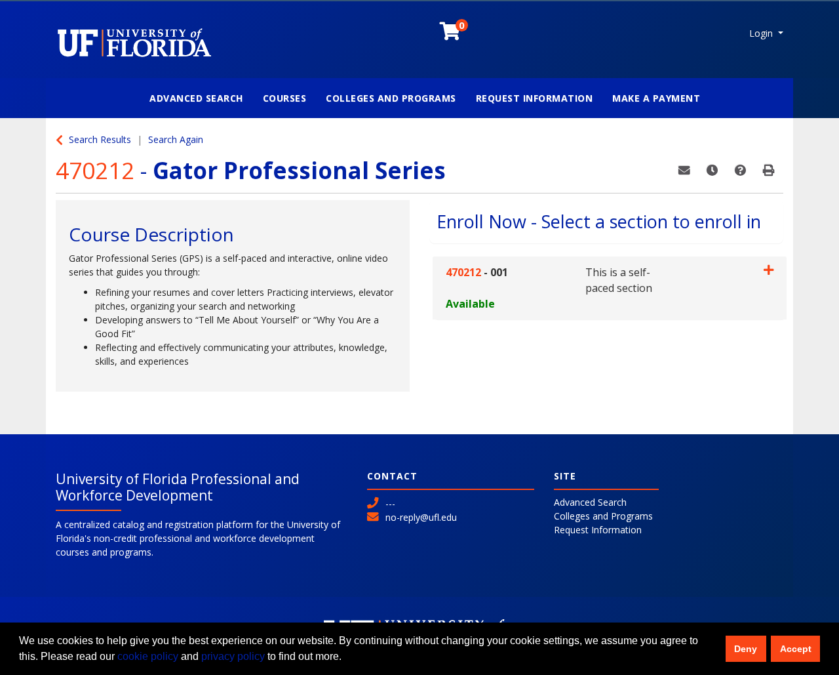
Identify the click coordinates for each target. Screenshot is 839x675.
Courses (285, 98)
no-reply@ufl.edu (421, 517)
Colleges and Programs (391, 98)
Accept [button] (795, 649)
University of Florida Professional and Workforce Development (178, 487)
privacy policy (233, 656)
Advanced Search (196, 98)
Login (762, 33)
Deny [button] (745, 649)
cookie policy (147, 656)
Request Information (534, 98)
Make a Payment (656, 98)
